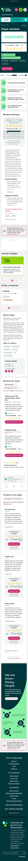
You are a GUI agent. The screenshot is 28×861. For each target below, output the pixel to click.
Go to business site (7, 14)
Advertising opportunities (14, 801)
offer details (14, 845)
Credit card (8, 402)
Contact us (14, 769)
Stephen (10, 446)
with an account (11, 234)
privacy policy (15, 848)
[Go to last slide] (4, 280)
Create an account (11, 698)
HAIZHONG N (11, 413)
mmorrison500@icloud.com (15, 479)
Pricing (14, 798)
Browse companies (14, 783)
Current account (9, 432)
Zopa (7, 25)
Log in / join (14, 778)
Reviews (11, 75)
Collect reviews (14, 791)
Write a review (7, 68)
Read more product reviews (14, 422)
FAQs (14, 766)
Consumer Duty (14, 796)
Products (22, 75)
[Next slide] (24, 280)
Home (2, 25)
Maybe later (22, 856)
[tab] (12, 280)
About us (14, 761)
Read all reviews (14, 544)
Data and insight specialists (14, 793)
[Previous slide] (6, 486)
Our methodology (14, 763)
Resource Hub (14, 781)
